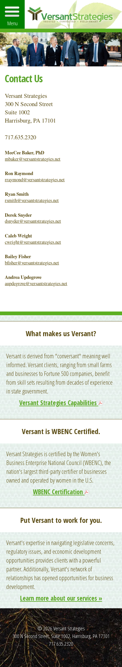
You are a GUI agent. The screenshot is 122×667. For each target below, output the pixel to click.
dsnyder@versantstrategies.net (33, 221)
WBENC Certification (59, 491)
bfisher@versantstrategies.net (32, 262)
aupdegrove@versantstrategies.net (36, 283)
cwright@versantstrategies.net (33, 242)
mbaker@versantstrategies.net (32, 158)
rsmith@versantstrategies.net (32, 200)
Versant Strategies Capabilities (58, 402)
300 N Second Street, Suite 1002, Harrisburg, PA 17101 (61, 636)
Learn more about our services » (61, 598)
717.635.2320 (61, 643)
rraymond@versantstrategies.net (35, 179)
